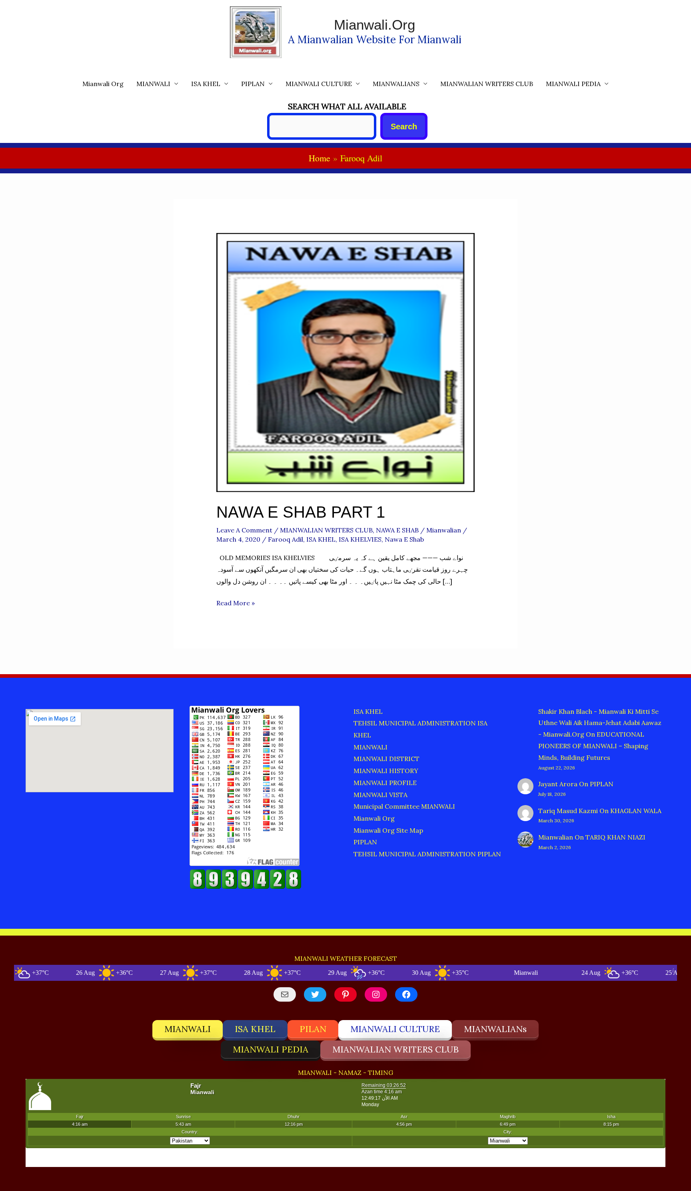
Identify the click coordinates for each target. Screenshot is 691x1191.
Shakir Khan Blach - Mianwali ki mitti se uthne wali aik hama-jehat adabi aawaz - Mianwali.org (599, 723)
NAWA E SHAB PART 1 (300, 512)
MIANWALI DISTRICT (386, 759)
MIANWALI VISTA (380, 795)
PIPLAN (253, 84)
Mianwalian (555, 837)
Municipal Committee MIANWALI (404, 806)
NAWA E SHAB (397, 530)
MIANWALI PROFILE (385, 783)
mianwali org (103, 84)
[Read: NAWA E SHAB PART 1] (345, 362)
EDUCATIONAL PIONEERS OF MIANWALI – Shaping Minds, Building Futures (593, 745)
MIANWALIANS (396, 84)
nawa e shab (404, 539)
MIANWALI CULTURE (319, 84)
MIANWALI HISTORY (385, 771)
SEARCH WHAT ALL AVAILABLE (347, 106)
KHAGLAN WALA (635, 811)
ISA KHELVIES (360, 539)
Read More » (235, 604)
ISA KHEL (205, 84)
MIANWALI (153, 84)
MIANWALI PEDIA (573, 84)
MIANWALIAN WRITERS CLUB (486, 84)
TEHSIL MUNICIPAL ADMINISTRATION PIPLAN (427, 854)
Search (404, 126)
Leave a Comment (244, 530)
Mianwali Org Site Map (388, 830)
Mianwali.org (374, 24)
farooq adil (285, 539)
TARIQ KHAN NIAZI (615, 837)
